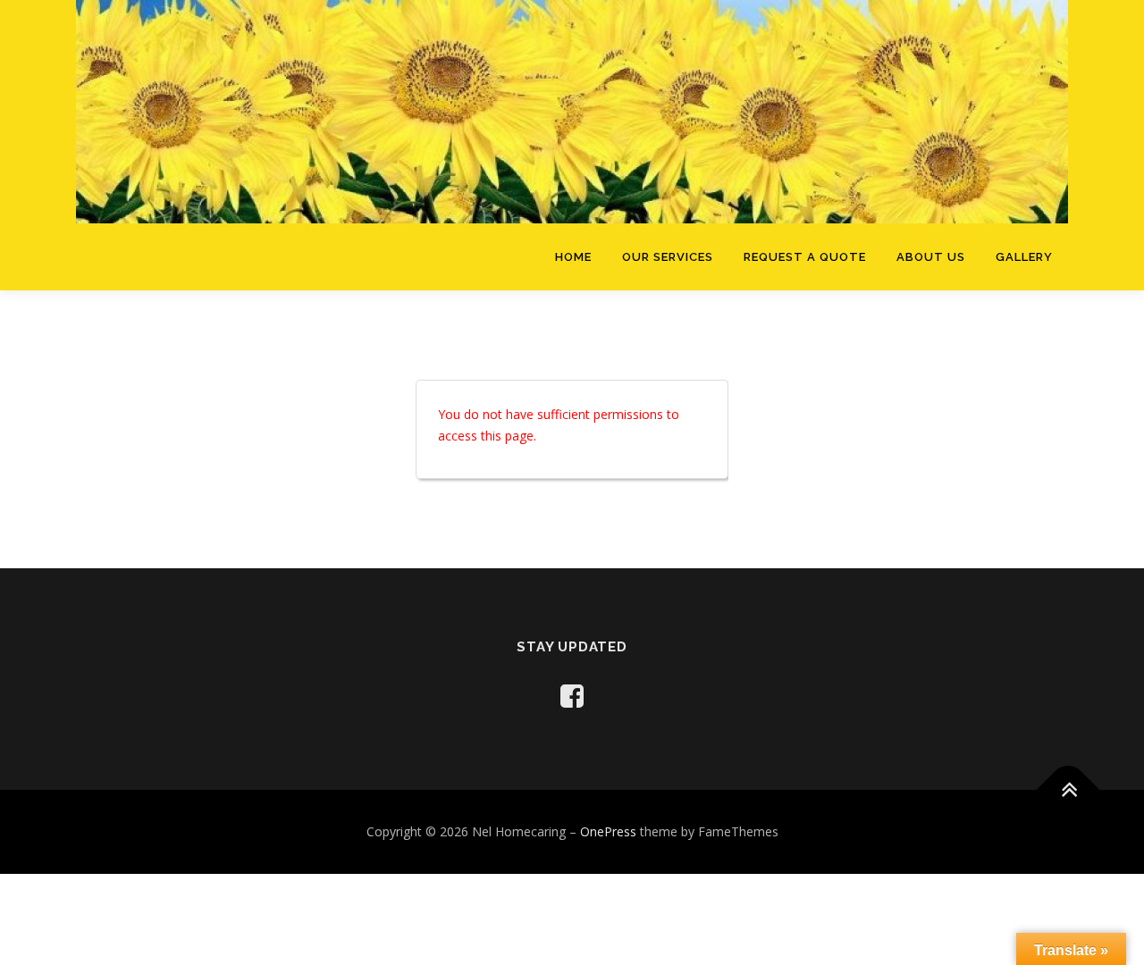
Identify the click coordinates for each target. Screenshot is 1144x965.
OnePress (608, 831)
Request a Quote (805, 257)
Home (573, 257)
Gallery (1024, 257)
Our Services (667, 257)
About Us (930, 257)
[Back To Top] (1068, 789)
